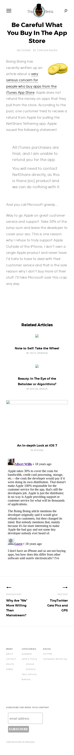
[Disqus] (37, 508)
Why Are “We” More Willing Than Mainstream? (16, 608)
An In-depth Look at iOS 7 (37, 445)
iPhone (30, 664)
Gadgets (27, 654)
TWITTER (47, 654)
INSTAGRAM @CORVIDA (55, 659)
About (9, 654)
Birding (26, 679)
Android (31, 669)
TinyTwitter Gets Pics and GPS (57, 605)
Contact (11, 659)
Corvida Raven (47, 50)
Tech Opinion (29, 674)
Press (9, 669)
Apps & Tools (29, 659)
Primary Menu (9, 11)
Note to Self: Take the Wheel (37, 348)
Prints (10, 664)
